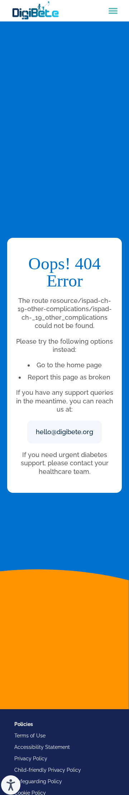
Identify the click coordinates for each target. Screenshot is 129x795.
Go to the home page (69, 365)
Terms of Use (30, 735)
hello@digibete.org (64, 432)
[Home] (35, 11)
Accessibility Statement (42, 747)
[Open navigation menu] (113, 11)
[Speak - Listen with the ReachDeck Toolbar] (10, 785)
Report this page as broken (69, 377)
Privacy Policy (30, 758)
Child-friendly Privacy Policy (47, 770)
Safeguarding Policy (38, 781)
